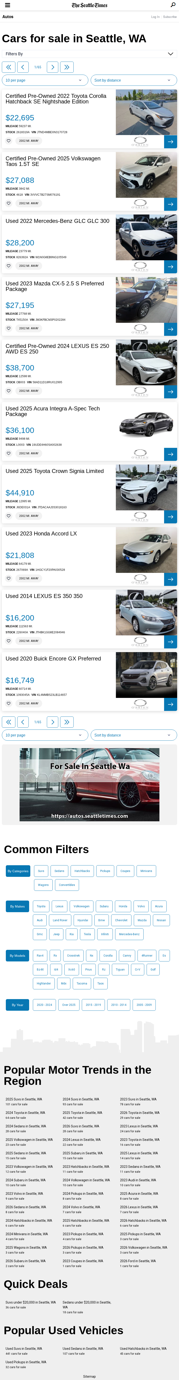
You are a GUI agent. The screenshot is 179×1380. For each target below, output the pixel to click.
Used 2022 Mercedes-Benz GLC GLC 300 (57, 221)
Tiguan (120, 969)
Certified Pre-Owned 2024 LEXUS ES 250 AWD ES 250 (57, 348)
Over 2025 (69, 1005)
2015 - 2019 (93, 1005)
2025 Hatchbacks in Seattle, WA (86, 1223)
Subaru (104, 906)
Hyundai (83, 920)
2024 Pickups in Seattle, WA (83, 1196)
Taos (100, 983)
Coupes (125, 871)
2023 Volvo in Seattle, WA (24, 1196)
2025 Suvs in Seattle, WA (24, 1101)
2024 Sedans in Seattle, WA (26, 1128)
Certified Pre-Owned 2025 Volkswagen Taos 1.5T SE (53, 161)
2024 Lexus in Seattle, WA (82, 1142)
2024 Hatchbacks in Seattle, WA (29, 1223)
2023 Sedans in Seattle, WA (140, 1169)
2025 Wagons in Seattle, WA (26, 1250)
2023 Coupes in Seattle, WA (83, 1263)
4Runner (146, 955)
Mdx (63, 983)
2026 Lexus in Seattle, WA (139, 1209)
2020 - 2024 (44, 1005)
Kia (72, 934)
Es (164, 955)
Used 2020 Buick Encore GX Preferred (53, 658)
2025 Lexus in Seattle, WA (139, 1155)
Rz (104, 969)
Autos (7, 16)
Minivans (146, 871)
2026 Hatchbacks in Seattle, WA (143, 1223)
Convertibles (67, 885)
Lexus (59, 906)
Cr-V (137, 969)
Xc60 (71, 969)
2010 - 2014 (118, 1005)
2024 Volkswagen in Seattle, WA (86, 1182)
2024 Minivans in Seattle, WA (27, 1236)
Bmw (101, 920)
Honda (123, 906)
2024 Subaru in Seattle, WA (26, 1182)
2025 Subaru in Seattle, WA (83, 1155)
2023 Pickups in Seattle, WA (83, 1236)
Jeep (56, 934)
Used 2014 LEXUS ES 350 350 (44, 596)
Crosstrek (73, 955)
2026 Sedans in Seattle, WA (26, 1209)
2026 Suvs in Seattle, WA (81, 1128)
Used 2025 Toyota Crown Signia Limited (55, 471)
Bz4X (40, 969)
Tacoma (82, 983)
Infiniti (105, 934)
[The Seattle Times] (89, 5)
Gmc (40, 934)
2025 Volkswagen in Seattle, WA (29, 1142)
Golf (153, 969)
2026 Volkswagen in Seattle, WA (143, 1250)
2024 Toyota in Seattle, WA (25, 1115)
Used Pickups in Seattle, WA (26, 1364)
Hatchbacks (82, 871)
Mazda (142, 920)
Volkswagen (82, 906)
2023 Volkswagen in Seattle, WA (29, 1169)
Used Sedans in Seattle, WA (83, 1351)
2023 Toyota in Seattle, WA (140, 1142)
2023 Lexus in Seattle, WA (139, 1128)
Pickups (105, 871)
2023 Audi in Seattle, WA (138, 1182)
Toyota (41, 906)
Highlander (44, 983)
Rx (55, 955)
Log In (155, 16)
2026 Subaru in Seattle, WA (26, 1263)
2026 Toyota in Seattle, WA (140, 1115)
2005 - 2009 (144, 1005)
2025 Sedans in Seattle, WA (26, 1155)
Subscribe (170, 16)
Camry (127, 955)
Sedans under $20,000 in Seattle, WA (87, 1307)
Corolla (108, 955)
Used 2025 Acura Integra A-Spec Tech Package (53, 411)
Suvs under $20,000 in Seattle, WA (31, 1305)
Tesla (87, 934)
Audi (40, 920)
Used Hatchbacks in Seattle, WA (143, 1351)
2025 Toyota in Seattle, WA (82, 1115)
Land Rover (60, 920)
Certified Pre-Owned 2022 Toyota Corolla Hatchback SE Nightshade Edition (56, 98)
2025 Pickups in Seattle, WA (140, 1236)
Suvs (41, 871)
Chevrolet (121, 920)
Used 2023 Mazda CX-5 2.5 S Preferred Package (55, 286)
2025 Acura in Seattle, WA (139, 1196)
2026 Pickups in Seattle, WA (83, 1250)
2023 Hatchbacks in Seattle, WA (86, 1169)
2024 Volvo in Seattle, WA (81, 1209)
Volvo (141, 906)
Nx (91, 955)
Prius (88, 969)
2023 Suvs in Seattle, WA (138, 1101)
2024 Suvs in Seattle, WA (81, 1101)
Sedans (59, 871)
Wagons (43, 885)
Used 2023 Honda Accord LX (41, 533)
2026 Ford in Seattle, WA (138, 1263)
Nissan (161, 920)
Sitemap (89, 1376)
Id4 (56, 969)
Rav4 (40, 955)
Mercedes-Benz (129, 934)
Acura (159, 906)
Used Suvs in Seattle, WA (24, 1351)
